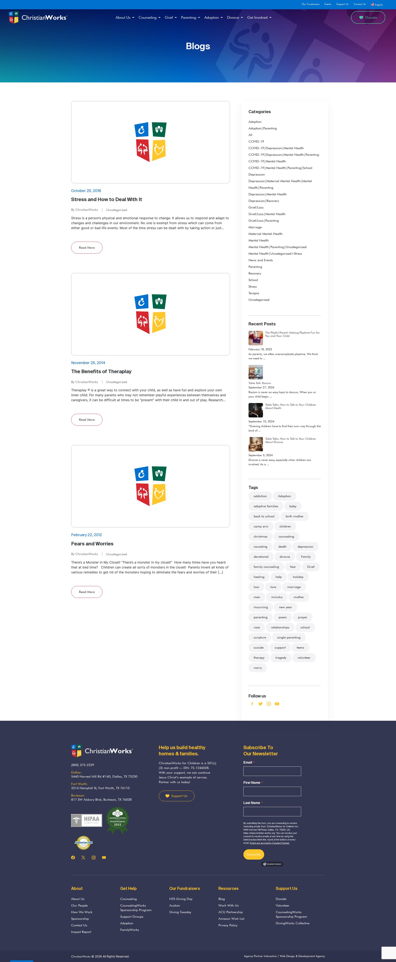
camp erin (261, 526)
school (305, 627)
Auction (174, 905)
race (257, 627)
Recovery (255, 273)
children (285, 526)
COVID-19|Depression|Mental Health (276, 148)
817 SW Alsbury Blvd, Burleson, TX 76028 (101, 799)
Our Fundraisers (310, 4)
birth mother (295, 516)
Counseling (148, 17)
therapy (259, 658)
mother (299, 597)
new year (285, 607)
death (282, 546)
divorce (285, 557)
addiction (260, 496)
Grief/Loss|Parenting (264, 221)
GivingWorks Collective (292, 923)
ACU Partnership (230, 912)
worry (258, 668)
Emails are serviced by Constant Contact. (270, 842)
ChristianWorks (81, 956)
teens (300, 647)
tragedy (281, 658)
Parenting (188, 17)
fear (293, 567)
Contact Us (360, 4)
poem (283, 617)
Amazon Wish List (231, 919)
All (250, 135)
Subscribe (254, 854)
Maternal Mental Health (266, 234)
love (273, 587)
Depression (257, 174)
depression (305, 546)
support (280, 647)
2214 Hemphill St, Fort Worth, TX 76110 (100, 788)
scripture (260, 637)
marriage (294, 587)
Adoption (211, 17)
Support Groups (131, 917)
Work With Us (228, 905)
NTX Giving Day (180, 899)
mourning (261, 607)
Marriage (255, 227)
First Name (251, 782)
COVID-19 (256, 141)
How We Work (81, 912)
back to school (264, 516)
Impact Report (81, 932)
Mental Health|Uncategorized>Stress (275, 253)
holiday (298, 577)
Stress (253, 286)
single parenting (289, 637)
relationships (280, 627)
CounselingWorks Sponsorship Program (136, 907)
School (253, 280)
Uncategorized (116, 210)
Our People (79, 905)
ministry (277, 597)
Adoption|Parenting (263, 128)
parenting (261, 617)
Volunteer (282, 905)
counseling (286, 536)
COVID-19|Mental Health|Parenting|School (280, 168)
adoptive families (266, 506)
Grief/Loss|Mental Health (267, 214)
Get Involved (257, 17)
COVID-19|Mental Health (267, 161)
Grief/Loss (256, 207)
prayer (302, 617)
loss (256, 587)
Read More (87, 248)
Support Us (342, 4)
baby (292, 506)
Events (328, 4)
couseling (260, 546)
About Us (123, 17)
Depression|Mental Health (268, 194)
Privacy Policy (227, 925)
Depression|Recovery (264, 201)
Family (306, 557)
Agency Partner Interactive (260, 956)
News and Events (261, 260)
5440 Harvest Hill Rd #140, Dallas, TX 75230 (104, 776)
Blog (221, 899)
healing (259, 577)
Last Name (251, 802)
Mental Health (259, 240)
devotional (261, 557)
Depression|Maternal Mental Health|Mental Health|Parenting (280, 184)
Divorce (233, 17)
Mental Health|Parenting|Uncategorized (277, 247)
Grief (169, 17)
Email (247, 762)
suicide (259, 647)
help (279, 577)
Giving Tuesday (180, 912)
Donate (371, 17)
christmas (261, 536)
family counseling (266, 567)
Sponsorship (80, 919)
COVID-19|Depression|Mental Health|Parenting (284, 155)
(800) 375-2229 (82, 765)
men (257, 597)
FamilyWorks (129, 930)
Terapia (254, 293)
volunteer (304, 658)
